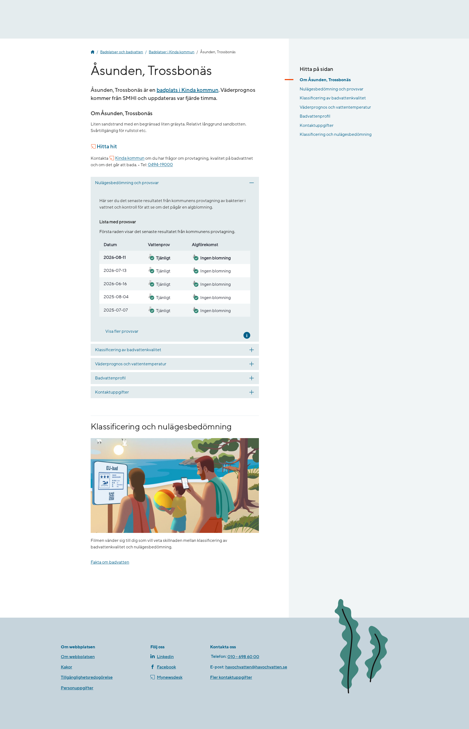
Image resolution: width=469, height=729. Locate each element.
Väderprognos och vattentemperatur (335, 107)
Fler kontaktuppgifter (231, 677)
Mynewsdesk (169, 677)
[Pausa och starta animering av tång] (368, 647)
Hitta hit (107, 146)
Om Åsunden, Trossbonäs (325, 80)
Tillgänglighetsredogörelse (87, 677)
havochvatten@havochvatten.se (256, 667)
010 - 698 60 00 (243, 656)
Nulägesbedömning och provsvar (331, 89)
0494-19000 (160, 165)
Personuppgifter (77, 688)
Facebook (166, 667)
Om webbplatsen (78, 656)
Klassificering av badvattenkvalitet (333, 98)
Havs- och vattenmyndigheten (92, 52)
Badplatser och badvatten (121, 52)
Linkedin (165, 656)
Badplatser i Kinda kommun (171, 52)
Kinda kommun (129, 158)
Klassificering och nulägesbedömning (336, 134)
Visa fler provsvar (121, 331)
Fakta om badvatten (110, 562)
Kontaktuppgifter (317, 125)
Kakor (66, 667)
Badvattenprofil (315, 116)
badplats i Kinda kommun (187, 90)
